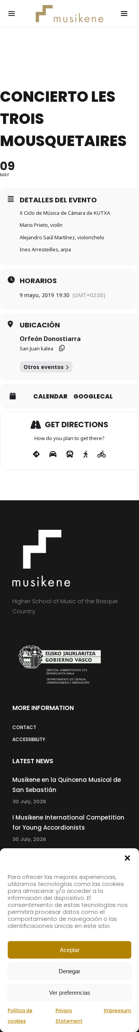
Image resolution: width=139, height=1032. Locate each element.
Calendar (50, 396)
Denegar (69, 971)
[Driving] (53, 454)
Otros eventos (44, 367)
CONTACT (24, 727)
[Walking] (86, 454)
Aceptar (70, 950)
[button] (127, 858)
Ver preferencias (69, 992)
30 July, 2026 (29, 801)
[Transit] (70, 454)
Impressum (117, 1010)
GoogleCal (93, 396)
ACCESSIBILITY (28, 739)
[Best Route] (36, 454)
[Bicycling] (101, 454)
